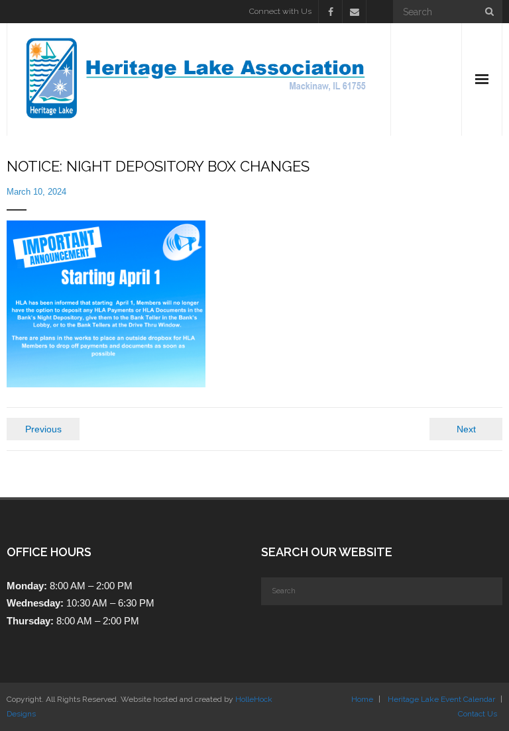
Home (362, 699)
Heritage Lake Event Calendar (441, 699)
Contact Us (477, 713)
